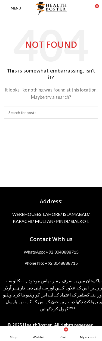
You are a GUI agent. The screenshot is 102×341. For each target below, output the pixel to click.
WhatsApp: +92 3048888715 (51, 251)
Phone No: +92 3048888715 (51, 263)
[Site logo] (51, 7)
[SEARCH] (91, 112)
